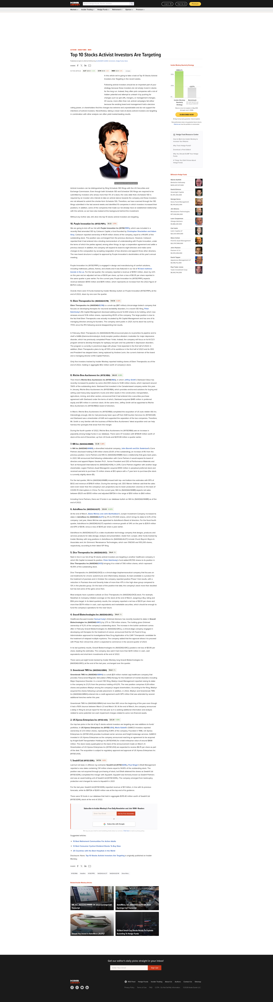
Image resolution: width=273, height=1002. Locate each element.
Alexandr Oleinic (102, 61)
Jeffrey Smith (130, 379)
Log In (166, 4)
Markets (73, 9)
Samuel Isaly (99, 619)
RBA (113, 379)
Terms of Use (142, 987)
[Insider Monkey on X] (77, 987)
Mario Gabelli (120, 727)
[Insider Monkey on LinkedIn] (87, 987)
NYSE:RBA (74, 873)
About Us (168, 981)
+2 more (127, 71)
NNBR (90, 448)
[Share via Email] (89, 65)
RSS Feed (131, 981)
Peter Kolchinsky (110, 560)
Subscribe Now (187, 114)
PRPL (127, 228)
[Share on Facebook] (78, 65)
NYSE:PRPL (91, 873)
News (89, 50)
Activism (73, 50)
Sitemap (198, 981)
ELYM (101, 305)
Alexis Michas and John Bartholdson (103, 513)
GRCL (98, 622)
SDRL (124, 765)
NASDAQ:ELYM (114, 873)
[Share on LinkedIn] (85, 65)
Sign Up (180, 4)
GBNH (100, 674)
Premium (195, 4)
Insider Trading (87, 9)
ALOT (101, 517)
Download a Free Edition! (182, 149)
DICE (100, 563)
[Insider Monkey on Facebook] (72, 987)
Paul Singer (133, 765)
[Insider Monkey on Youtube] (82, 987)
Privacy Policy (129, 987)
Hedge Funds (102, 9)
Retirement (116, 9)
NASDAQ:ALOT (102, 873)
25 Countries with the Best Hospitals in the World (94, 850)
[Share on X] (82, 65)
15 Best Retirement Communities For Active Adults (94, 841)
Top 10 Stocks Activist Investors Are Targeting (105, 855)
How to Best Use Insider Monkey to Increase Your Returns (185, 140)
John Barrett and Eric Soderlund (135, 448)
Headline (82, 873)
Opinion (128, 9)
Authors (178, 981)
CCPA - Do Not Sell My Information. (167, 987)
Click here (126, 831)
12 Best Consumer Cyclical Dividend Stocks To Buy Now (97, 846)
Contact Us (188, 981)
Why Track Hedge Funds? (182, 145)
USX (111, 727)
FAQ (150, 987)
